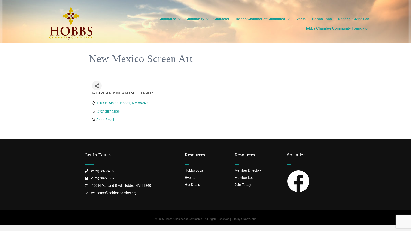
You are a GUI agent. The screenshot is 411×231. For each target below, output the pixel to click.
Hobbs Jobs (322, 19)
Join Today (243, 185)
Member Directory (248, 170)
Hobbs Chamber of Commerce (260, 19)
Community (194, 19)
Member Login (245, 177)
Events (300, 19)
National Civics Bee (354, 19)
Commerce (167, 19)
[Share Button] (97, 85)
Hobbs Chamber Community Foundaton (337, 28)
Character (221, 19)
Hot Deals (192, 185)
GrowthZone (248, 219)
